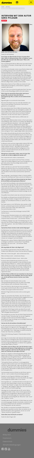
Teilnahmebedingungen (12, 445)
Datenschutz (7, 441)
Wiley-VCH (7, 435)
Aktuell (8, 7)
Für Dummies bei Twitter (6, 449)
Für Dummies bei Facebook (2, 449)
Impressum (7, 438)
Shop (2, 7)
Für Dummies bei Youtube (9, 449)
